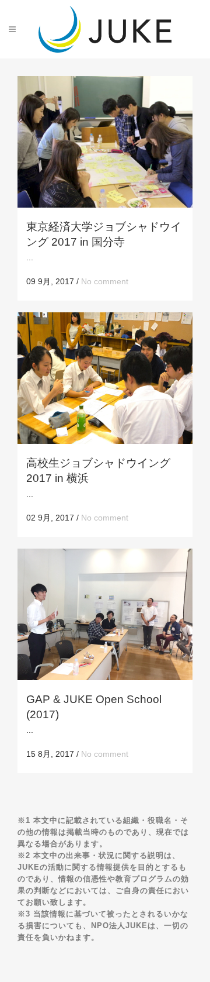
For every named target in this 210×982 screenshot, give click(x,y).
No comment (104, 281)
